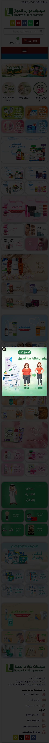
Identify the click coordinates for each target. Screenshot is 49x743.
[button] (4, 349)
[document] (24, 371)
